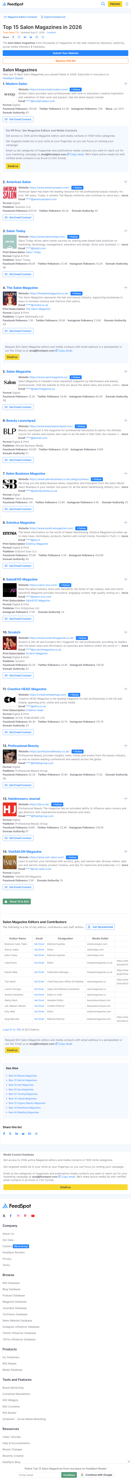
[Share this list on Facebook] (13, 37)
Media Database (12, 1369)
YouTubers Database (15, 1314)
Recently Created (13, 1455)
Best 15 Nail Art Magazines (23, 1080)
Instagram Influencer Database (21, 1326)
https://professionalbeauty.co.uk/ (49, 751)
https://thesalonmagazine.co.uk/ (49, 293)
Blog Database (11, 1289)
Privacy (7, 1258)
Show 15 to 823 (19, 901)
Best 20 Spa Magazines (21, 1089)
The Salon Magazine (38, 308)
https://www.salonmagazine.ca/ (49, 377)
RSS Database (11, 1283)
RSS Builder (9, 1412)
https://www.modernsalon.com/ (49, 89)
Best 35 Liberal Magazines (23, 1098)
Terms (6, 1265)
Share (6, 37)
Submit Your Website (65, 53)
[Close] (129, 1462)
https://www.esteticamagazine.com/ (51, 528)
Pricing (115, 4)
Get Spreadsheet (103, 927)
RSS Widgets (10, 1400)
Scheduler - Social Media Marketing (24, 1419)
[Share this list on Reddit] (31, 37)
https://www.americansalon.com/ (49, 187)
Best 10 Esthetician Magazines (25, 1107)
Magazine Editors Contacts (22, 17)
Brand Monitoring (13, 1387)
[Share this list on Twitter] (19, 37)
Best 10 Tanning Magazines (23, 1094)
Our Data (8, 1240)
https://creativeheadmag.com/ (48, 694)
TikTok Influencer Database (19, 1339)
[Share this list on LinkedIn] (25, 37)
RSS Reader (10, 1363)
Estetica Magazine (37, 543)
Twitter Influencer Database (19, 1333)
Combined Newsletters (16, 1393)
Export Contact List (54, 17)
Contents (51, 32)
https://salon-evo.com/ (43, 585)
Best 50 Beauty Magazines (23, 1075)
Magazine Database (15, 1301)
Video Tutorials (12, 1436)
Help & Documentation (16, 1443)
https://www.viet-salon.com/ (47, 857)
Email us (13, 166)
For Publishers (11, 1357)
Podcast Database (14, 1295)
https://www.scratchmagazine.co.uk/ (52, 637)
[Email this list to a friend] (37, 37)
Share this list (12, 1127)
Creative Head (34, 710)
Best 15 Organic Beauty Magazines (27, 1103)
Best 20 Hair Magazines (21, 1084)
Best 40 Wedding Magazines (24, 1112)
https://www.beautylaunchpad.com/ (51, 426)
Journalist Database (15, 1308)
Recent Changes (12, 1449)
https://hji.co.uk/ (39, 804)
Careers (15, 1246)
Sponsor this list (66, 60)
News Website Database (17, 1320)
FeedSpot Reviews (14, 1252)
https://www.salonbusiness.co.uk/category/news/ (59, 479)
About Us (8, 1233)
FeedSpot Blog (11, 1462)
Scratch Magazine (37, 653)
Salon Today (33, 252)
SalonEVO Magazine (38, 600)
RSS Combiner (11, 1406)
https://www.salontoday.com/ (47, 236)
